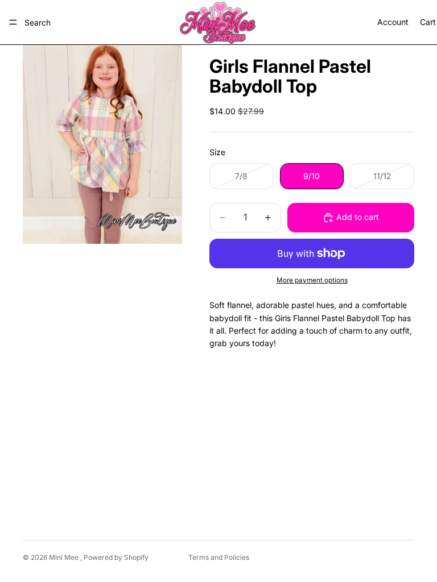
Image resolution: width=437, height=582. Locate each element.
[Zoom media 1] (102, 144)
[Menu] (13, 22)
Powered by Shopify (116, 557)
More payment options (312, 280)
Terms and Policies (218, 557)
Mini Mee (64, 557)
